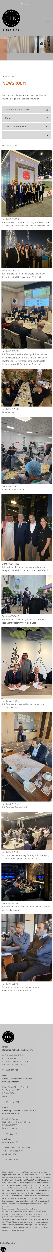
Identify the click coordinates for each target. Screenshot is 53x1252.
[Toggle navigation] (48, 22)
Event (8, 118)
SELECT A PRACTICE (16, 126)
